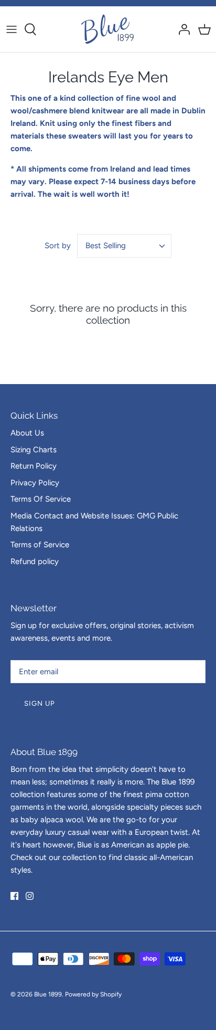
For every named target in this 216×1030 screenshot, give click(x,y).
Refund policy (34, 561)
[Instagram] (30, 896)
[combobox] (124, 246)
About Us (27, 433)
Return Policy (33, 466)
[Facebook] (14, 896)
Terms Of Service (40, 499)
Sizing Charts (33, 449)
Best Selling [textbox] (105, 245)
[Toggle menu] (11, 29)
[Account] (181, 29)
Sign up (39, 703)
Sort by (58, 245)
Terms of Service (39, 544)
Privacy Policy (34, 482)
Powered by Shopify (93, 994)
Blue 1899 (48, 994)
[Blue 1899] (108, 29)
